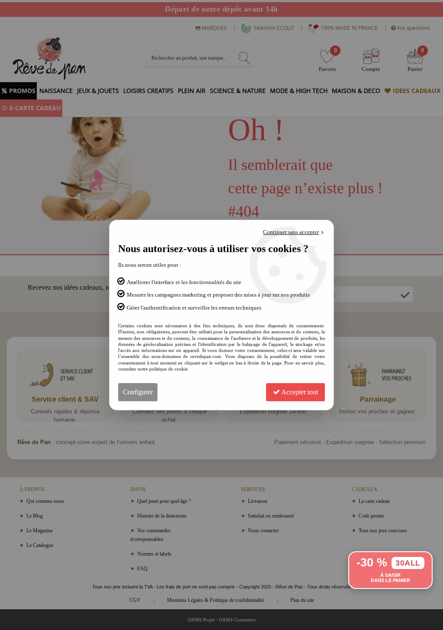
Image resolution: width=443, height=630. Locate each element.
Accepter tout (299, 392)
